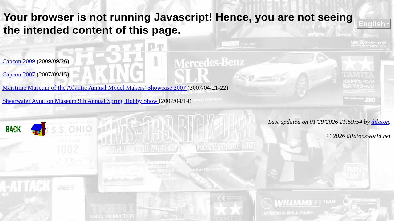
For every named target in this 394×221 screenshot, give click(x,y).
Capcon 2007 (18, 74)
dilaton (380, 121)
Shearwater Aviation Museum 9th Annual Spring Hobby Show (80, 100)
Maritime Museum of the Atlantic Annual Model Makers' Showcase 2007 (94, 87)
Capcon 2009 (18, 61)
